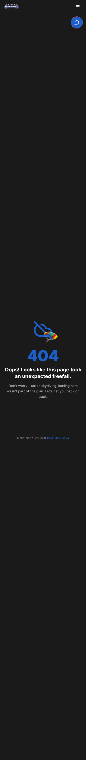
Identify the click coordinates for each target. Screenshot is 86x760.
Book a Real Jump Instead (43, 423)
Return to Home (43, 412)
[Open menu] (78, 6)
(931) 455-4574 (58, 438)
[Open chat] (77, 22)
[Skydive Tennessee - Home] (11, 6)
